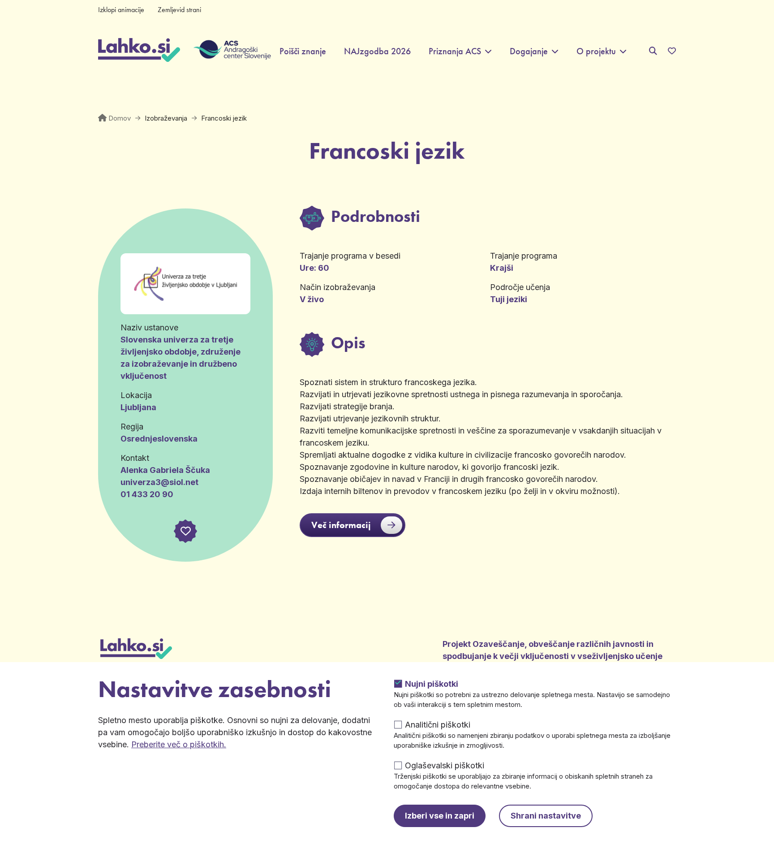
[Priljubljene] (672, 51)
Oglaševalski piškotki (444, 765)
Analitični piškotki (437, 724)
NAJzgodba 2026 (377, 51)
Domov (119, 118)
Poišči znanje (303, 51)
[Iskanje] (653, 51)
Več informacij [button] (341, 525)
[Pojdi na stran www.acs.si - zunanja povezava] (225, 51)
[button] (185, 531)
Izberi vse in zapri (439, 815)
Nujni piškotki (431, 684)
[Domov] (139, 51)
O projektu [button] (596, 51)
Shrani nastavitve (546, 815)
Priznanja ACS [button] (455, 51)
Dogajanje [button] (529, 51)
